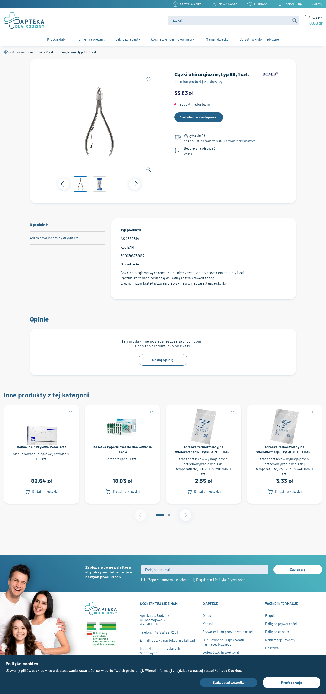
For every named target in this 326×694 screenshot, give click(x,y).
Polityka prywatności (281, 624)
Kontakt (209, 624)
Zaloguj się (293, 4)
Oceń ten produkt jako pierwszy (198, 81)
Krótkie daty (56, 39)
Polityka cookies (277, 632)
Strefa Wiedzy (190, 4)
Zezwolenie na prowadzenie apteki (229, 632)
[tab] (160, 515)
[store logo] (83, 20)
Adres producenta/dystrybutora (54, 238)
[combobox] (233, 20)
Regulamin (204, 580)
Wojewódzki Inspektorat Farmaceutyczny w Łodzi (221, 654)
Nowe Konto (228, 4)
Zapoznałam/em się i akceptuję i (197, 580)
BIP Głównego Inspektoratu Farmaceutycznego (223, 642)
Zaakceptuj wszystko (229, 682)
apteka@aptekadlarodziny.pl (173, 640)
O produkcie (39, 225)
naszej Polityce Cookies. (223, 670)
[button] (80, 184)
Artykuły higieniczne (27, 52)
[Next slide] (135, 184)
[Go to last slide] (63, 184)
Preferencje (291, 682)
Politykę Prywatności (230, 580)
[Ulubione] (149, 79)
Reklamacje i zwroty (280, 640)
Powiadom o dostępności (199, 117)
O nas (207, 616)
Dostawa (272, 648)
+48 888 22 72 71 (165, 632)
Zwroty (317, 4)
